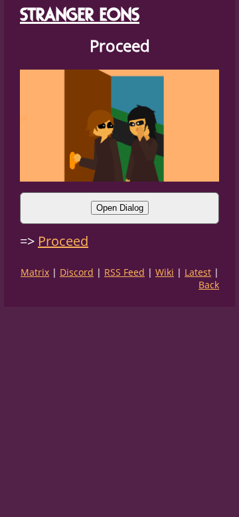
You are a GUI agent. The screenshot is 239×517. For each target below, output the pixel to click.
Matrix (35, 272)
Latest (198, 272)
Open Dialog (119, 208)
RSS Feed (124, 272)
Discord (77, 272)
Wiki (164, 272)
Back (209, 284)
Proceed (63, 241)
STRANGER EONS (79, 14)
